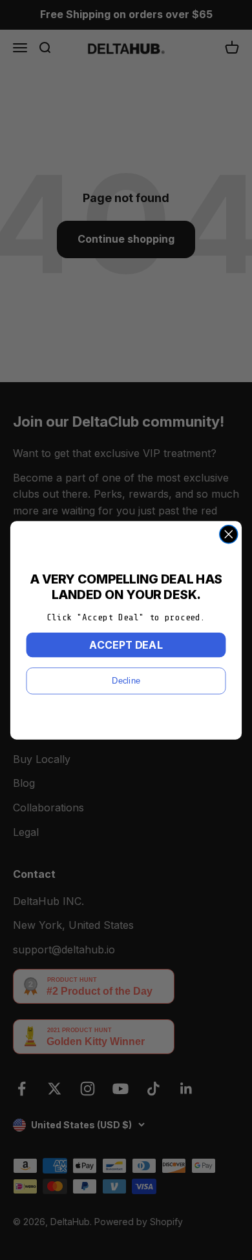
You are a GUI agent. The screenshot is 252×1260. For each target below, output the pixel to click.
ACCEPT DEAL (125, 644)
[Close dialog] (229, 534)
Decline (126, 680)
